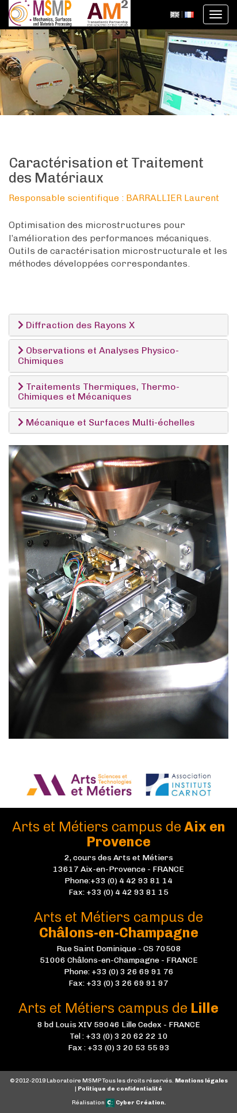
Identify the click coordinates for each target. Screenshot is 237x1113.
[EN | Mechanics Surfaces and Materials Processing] (174, 14)
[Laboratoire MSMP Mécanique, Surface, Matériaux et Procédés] (70, 14)
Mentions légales (201, 1080)
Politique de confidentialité (120, 1088)
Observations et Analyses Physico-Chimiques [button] (98, 355)
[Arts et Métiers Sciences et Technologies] (84, 784)
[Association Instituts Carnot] (178, 784)
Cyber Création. (140, 1102)
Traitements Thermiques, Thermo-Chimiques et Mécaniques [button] (98, 391)
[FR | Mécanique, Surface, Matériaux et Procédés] (189, 14)
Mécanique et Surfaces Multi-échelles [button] (109, 422)
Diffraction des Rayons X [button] (79, 325)
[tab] (118, 325)
